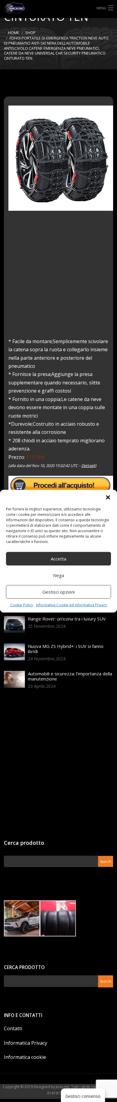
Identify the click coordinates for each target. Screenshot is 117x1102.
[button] (108, 497)
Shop (30, 32)
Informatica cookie (25, 1057)
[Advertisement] (58, 278)
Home (13, 32)
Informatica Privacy (25, 1043)
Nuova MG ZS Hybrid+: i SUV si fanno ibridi (66, 648)
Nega (58, 575)
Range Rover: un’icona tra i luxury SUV (67, 619)
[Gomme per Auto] (58, 8)
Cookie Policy (21, 604)
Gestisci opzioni (58, 592)
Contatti (13, 1028)
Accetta (58, 559)
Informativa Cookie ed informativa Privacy (71, 604)
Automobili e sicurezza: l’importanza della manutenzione (70, 676)
